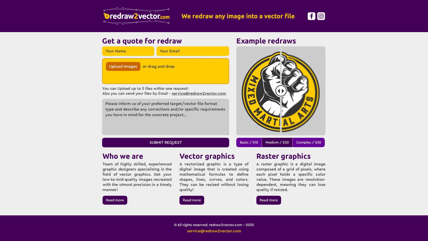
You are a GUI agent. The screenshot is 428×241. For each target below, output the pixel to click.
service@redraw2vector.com (199, 93)
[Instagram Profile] (321, 16)
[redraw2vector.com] (136, 16)
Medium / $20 (277, 142)
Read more (115, 200)
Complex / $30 (308, 142)
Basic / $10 (249, 142)
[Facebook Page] (311, 16)
